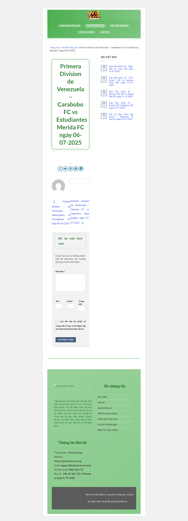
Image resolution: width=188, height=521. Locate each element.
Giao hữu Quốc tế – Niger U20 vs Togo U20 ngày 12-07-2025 (121, 68)
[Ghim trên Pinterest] (75, 168)
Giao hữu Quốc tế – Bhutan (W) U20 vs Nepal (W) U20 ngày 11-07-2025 (121, 94)
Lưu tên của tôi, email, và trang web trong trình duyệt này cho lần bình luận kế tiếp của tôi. (70, 325)
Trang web (81, 302)
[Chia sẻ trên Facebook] (60, 168)
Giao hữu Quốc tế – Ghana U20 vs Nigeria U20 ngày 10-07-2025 (121, 105)
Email (70, 301)
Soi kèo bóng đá (95, 26)
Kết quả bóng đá (120, 26)
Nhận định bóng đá (69, 26)
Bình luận (60, 271)
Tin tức (105, 32)
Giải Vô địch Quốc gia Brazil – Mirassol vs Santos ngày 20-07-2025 (121, 116)
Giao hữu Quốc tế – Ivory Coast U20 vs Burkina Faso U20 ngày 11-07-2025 (121, 81)
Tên (58, 301)
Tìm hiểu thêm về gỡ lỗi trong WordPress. (107, 501)
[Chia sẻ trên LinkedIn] (81, 168)
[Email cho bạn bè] (70, 168)
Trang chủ (54, 47)
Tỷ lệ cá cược (86, 32)
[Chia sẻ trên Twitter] (65, 168)
